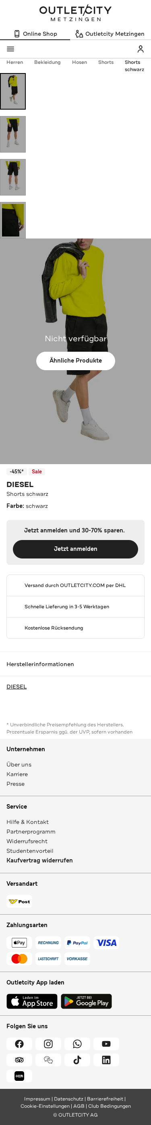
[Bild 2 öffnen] (13, 134)
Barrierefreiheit (105, 1099)
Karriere (17, 774)
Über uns (18, 764)
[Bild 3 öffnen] (13, 177)
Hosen (79, 62)
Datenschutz (68, 1099)
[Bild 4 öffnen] (13, 220)
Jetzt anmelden (75, 549)
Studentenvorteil (30, 850)
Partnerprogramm (31, 831)
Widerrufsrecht (27, 841)
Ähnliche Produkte (76, 361)
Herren (14, 62)
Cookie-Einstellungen (45, 1106)
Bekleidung (47, 62)
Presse (15, 783)
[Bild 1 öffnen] (13, 91)
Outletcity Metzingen (75, 13)
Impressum (37, 1099)
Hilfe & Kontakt (27, 821)
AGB (79, 1106)
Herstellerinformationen (40, 664)
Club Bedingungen (109, 1106)
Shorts (106, 62)
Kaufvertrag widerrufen (39, 860)
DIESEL (19, 484)
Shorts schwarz (134, 66)
